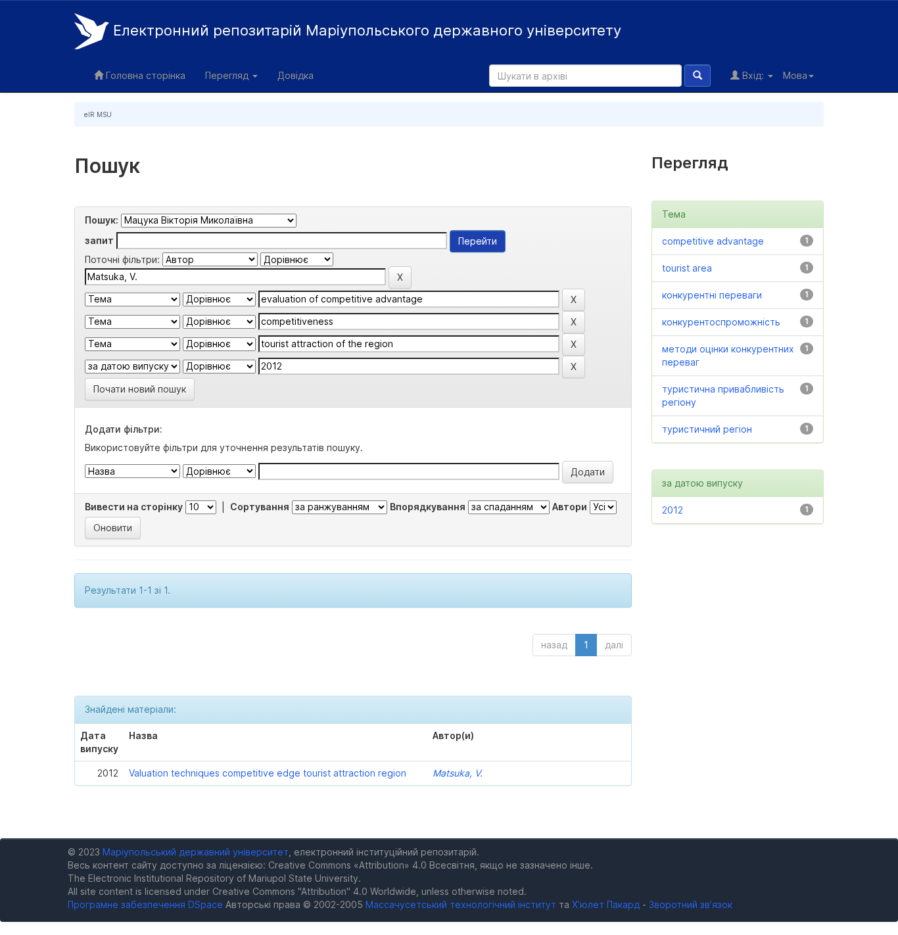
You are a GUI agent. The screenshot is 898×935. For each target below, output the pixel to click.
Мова (795, 75)
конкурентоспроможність (721, 321)
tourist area (687, 268)
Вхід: (753, 75)
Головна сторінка (144, 75)
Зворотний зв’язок (690, 904)
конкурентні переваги (712, 294)
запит (99, 240)
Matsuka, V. (458, 773)
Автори (569, 506)
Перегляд (228, 75)
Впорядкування (427, 506)
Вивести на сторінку (134, 506)
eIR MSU (98, 114)
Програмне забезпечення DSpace (145, 904)
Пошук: (101, 220)
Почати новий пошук (139, 389)
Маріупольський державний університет (196, 851)
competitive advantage (713, 241)
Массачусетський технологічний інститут (461, 904)
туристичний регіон (707, 429)
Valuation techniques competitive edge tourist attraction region (267, 773)
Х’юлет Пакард (606, 904)
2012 (672, 509)
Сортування (259, 506)
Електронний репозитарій (365, 30)
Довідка (295, 75)
